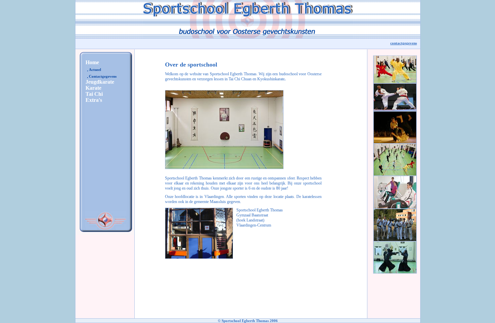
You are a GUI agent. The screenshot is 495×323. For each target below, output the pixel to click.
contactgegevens (403, 43)
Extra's (94, 100)
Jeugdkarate (100, 82)
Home (92, 62)
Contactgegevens (103, 76)
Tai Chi (94, 94)
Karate (93, 88)
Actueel (95, 70)
